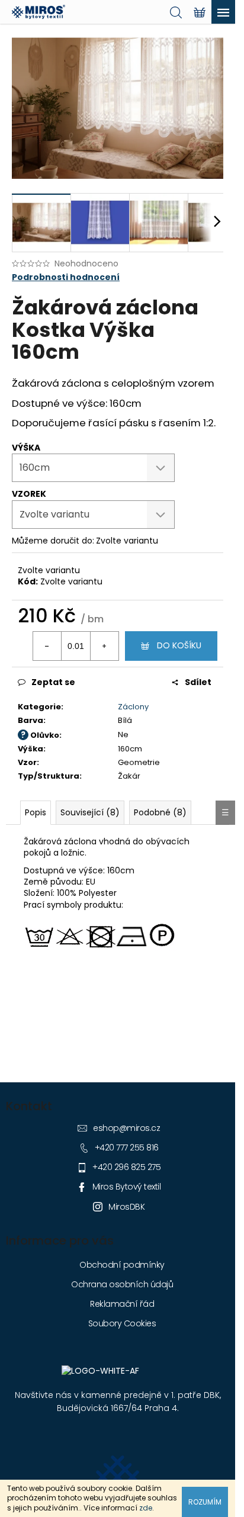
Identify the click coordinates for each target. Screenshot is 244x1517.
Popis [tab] (35, 812)
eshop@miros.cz (126, 1128)
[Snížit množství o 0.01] (47, 646)
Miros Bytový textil (126, 1187)
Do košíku (179, 645)
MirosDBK (126, 1207)
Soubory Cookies (122, 1323)
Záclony (133, 706)
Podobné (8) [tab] (160, 812)
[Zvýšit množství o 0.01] (104, 646)
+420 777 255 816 (127, 1147)
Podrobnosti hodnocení (66, 277)
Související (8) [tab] (90, 812)
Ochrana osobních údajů (122, 1284)
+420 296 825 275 (126, 1167)
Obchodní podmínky (122, 1265)
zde (145, 1508)
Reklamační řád (122, 1304)
